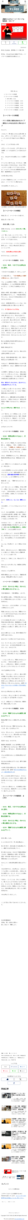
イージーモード (13, 1053)
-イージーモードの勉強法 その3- (15, 105)
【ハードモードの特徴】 (11, 94)
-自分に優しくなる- (11, 98)
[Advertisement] (14, 73)
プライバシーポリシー (14, 1212)
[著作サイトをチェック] (7, 1079)
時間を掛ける (5, 1057)
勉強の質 (24, 1055)
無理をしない (14, 1057)
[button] (22, 1071)
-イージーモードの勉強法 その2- (15, 103)
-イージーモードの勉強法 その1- (15, 100)
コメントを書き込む (14, 1189)
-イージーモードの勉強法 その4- (15, 107)
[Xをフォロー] (20, 1079)
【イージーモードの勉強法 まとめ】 (14, 109)
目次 (12, 91)
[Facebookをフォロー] (14, 1083)
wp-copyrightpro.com (19, 1218)
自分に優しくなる (6, 1059)
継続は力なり (22, 1057)
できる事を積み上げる (7, 1055)
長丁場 (14, 1059)
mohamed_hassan (16, 38)
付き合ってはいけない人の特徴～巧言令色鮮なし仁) (14, 685)
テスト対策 (5, 1053)
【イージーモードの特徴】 (11, 96)
